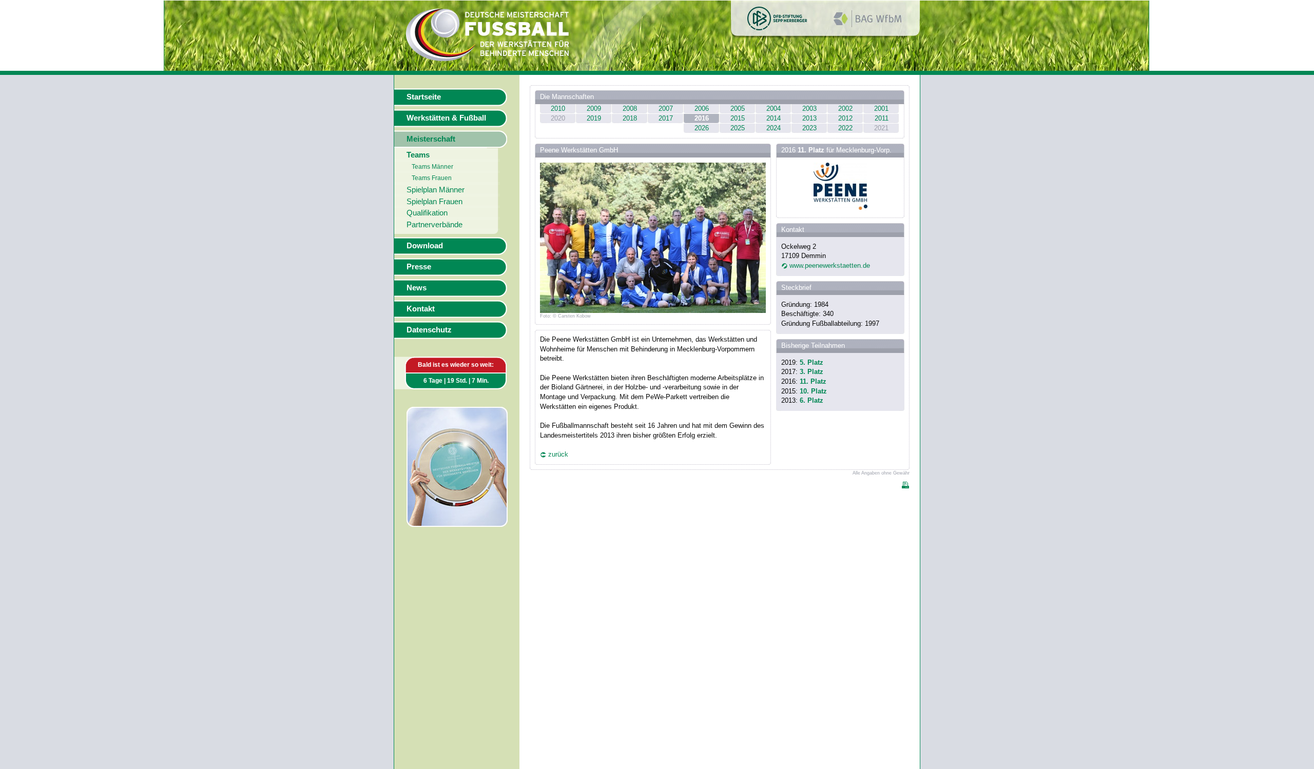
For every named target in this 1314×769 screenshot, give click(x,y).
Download (425, 246)
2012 (845, 118)
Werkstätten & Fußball (446, 118)
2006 (701, 108)
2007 (666, 108)
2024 (773, 128)
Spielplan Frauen (434, 202)
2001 (881, 108)
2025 (737, 128)
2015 (737, 118)
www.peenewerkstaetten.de (829, 265)
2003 (809, 108)
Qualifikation (427, 213)
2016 (701, 118)
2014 (773, 118)
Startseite (424, 97)
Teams (418, 155)
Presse (419, 267)
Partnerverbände (434, 225)
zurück (558, 454)
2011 (881, 118)
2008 (630, 108)
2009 (594, 108)
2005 (737, 108)
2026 (701, 128)
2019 (594, 118)
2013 (809, 118)
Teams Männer (432, 166)
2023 (809, 128)
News (417, 288)
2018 (630, 118)
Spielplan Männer (436, 190)
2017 (666, 118)
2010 (558, 108)
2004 (773, 108)
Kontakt (421, 309)
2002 (845, 108)
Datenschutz (429, 330)
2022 (845, 128)
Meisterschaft (431, 139)
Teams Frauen (432, 178)
